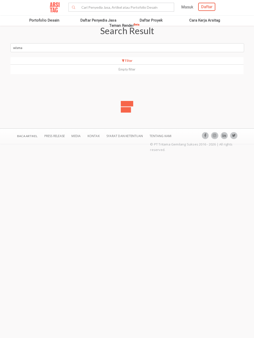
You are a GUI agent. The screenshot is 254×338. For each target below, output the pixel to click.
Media (76, 136)
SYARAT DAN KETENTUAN (125, 136)
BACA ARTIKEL (27, 136)
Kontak (94, 136)
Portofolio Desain (44, 20)
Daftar (206, 6)
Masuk (187, 7)
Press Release (54, 136)
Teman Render (124, 25)
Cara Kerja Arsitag (204, 20)
